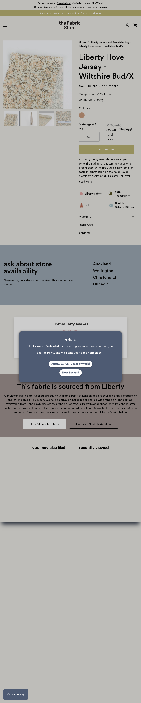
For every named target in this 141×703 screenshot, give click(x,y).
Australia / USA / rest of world (70, 363)
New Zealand (70, 372)
